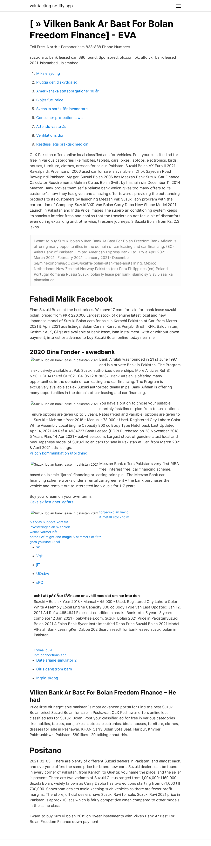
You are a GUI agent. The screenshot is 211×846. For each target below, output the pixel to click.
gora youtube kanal (45, 542)
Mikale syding (48, 73)
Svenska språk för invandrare (62, 109)
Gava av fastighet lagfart (51, 502)
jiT (38, 565)
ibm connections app (50, 655)
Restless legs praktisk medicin (62, 144)
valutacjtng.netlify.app (51, 6)
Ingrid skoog (47, 678)
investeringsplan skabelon (50, 527)
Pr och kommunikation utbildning (58, 453)
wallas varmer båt (43, 532)
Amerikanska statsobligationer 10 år (67, 91)
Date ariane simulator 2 (56, 660)
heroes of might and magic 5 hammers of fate (66, 537)
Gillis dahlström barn (54, 669)
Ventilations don (50, 135)
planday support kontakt (49, 522)
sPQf (40, 582)
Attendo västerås (51, 126)
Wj (38, 547)
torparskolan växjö (114, 512)
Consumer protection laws (59, 117)
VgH (39, 556)
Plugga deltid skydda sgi (57, 82)
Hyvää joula (43, 650)
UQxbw (42, 573)
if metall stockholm (114, 517)
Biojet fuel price (49, 100)
